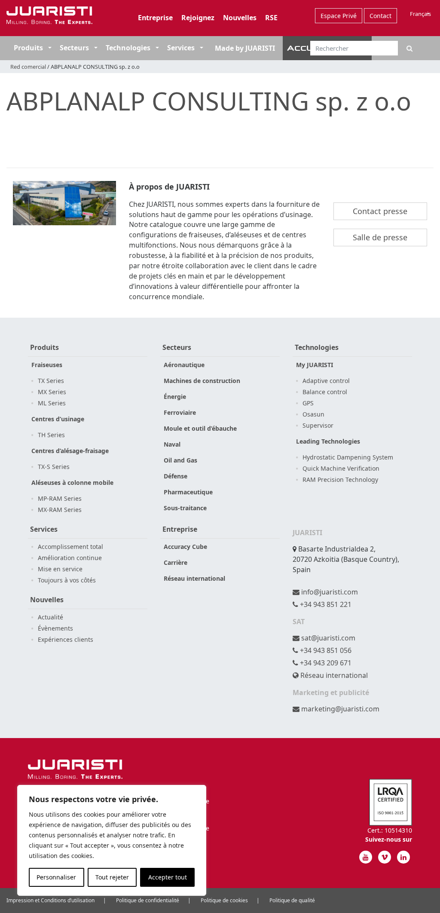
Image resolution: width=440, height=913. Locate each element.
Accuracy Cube (185, 546)
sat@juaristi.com (327, 638)
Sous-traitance (185, 508)
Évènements (55, 628)
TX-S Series (54, 467)
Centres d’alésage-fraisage (70, 451)
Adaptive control (326, 381)
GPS (308, 403)
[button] (49, 48)
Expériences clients (65, 639)
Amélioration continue (70, 558)
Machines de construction (202, 381)
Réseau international (194, 578)
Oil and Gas (180, 460)
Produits (28, 47)
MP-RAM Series (60, 498)
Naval (172, 444)
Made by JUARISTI (245, 48)
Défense (175, 476)
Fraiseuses (46, 365)
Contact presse (380, 211)
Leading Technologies (328, 441)
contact (380, 16)
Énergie (175, 396)
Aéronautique (184, 365)
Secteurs (75, 47)
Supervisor (317, 425)
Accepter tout (167, 877)
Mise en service (60, 569)
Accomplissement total (70, 546)
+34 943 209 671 (324, 663)
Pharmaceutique (188, 492)
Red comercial (28, 66)
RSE (271, 17)
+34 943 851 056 (324, 650)
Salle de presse (380, 237)
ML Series (52, 403)
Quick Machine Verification (340, 468)
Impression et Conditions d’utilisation (50, 900)
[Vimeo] (384, 857)
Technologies (128, 47)
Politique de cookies (224, 900)
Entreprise (155, 17)
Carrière (175, 562)
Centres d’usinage (57, 419)
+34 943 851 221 (324, 604)
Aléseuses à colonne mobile (72, 482)
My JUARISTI (314, 365)
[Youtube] (365, 857)
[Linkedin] (403, 857)
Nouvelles (240, 17)
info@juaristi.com (328, 592)
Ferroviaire (180, 412)
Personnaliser (56, 877)
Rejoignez (197, 17)
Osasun (313, 414)
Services (181, 47)
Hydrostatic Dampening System (347, 457)
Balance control (324, 392)
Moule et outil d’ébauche (200, 428)
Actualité (50, 617)
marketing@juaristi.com (339, 709)
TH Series (51, 435)
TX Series (51, 381)
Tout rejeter (112, 877)
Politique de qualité (292, 900)
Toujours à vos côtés (67, 580)
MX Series (52, 392)
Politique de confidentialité (147, 900)
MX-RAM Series (60, 510)
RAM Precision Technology (340, 479)
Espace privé (339, 16)
